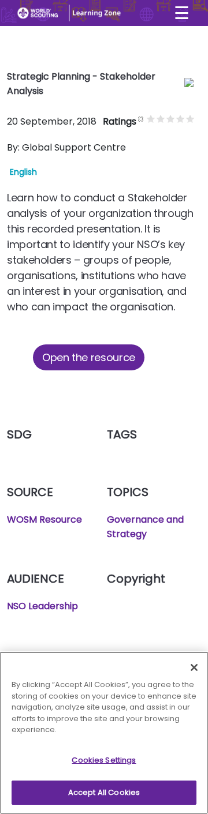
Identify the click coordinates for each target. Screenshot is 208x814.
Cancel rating (141, 118)
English (23, 172)
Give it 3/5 (171, 118)
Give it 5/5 (190, 118)
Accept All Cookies (104, 792)
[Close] (194, 667)
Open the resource (88, 357)
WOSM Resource (44, 519)
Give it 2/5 (161, 118)
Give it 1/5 (151, 118)
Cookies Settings (104, 760)
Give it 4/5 (180, 118)
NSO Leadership (42, 606)
